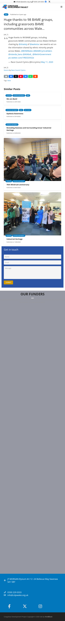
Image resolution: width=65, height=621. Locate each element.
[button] (61, 7)
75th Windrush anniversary (18, 185)
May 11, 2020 (47, 62)
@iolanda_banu (15, 54)
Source (6, 70)
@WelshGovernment (41, 54)
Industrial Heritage (15, 239)
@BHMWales (27, 51)
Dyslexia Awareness (15, 113)
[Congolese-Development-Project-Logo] (15, 6)
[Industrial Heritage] (32, 194)
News (9, 81)
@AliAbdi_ (27, 54)
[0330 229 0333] (5, 592)
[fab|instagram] (40, 606)
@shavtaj (23, 44)
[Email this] (6, 76)
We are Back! (12, 99)
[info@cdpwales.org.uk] (5, 595)
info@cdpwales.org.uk (17, 595)
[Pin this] (20, 76)
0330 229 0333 (14, 592)
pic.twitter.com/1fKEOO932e (21, 57)
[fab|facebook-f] (9, 606)
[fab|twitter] (24, 606)
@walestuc (35, 44)
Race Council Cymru (18, 70)
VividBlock (48, 617)
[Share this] (11, 76)
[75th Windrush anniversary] (32, 139)
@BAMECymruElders (42, 51)
